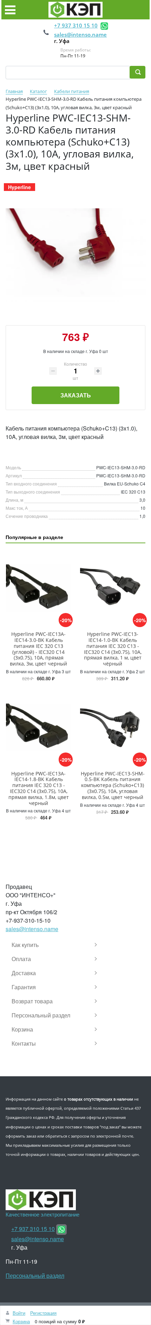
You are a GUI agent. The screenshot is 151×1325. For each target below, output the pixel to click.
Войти (19, 1312)
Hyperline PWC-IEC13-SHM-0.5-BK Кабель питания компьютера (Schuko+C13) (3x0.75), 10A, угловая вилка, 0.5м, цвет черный (113, 785)
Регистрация (43, 1312)
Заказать (75, 395)
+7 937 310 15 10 (76, 25)
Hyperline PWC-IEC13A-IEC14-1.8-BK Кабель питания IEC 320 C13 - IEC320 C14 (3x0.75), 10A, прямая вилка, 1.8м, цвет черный (38, 788)
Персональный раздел (35, 1275)
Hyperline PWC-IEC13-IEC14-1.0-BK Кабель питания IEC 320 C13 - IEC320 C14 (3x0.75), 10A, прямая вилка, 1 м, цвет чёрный (113, 649)
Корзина (21, 1321)
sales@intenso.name (80, 34)
